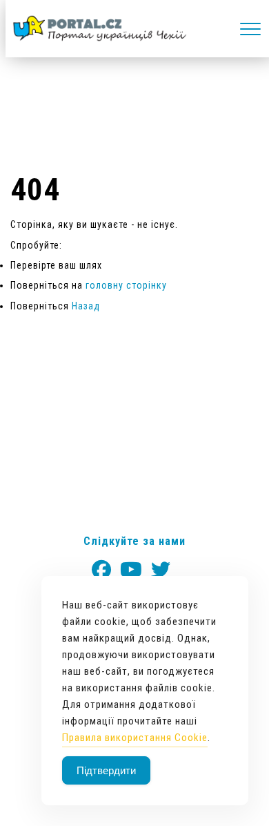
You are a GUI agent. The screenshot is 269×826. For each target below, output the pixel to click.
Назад (86, 305)
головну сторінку (126, 285)
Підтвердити (106, 770)
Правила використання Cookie (135, 737)
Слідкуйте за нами (134, 541)
